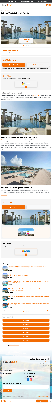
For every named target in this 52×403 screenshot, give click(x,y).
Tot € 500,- (26, 324)
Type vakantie (7, 370)
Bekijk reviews (39, 64)
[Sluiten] (50, 400)
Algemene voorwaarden (43, 396)
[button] (23, 45)
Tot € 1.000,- (26, 332)
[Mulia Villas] (26, 118)
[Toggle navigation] (45, 5)
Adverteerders (7, 373)
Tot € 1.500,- (26, 336)
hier (26, 68)
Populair (29, 370)
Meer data (39, 207)
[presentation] (4, 311)
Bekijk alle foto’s (27, 40)
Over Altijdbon (31, 373)
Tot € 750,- (26, 328)
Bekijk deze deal (15, 64)
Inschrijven (8, 390)
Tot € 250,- (26, 320)
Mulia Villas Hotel (10, 50)
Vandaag (12, 264)
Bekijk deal (15, 207)
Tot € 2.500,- (26, 340)
